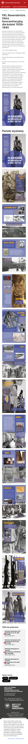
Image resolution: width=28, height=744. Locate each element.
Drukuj (6, 678)
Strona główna (5, 10)
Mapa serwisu (15, 712)
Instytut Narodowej (18, 706)
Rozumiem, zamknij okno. (16, 738)
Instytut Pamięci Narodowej (12, 2)
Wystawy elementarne (20, 10)
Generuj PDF (14, 678)
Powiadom (7, 681)
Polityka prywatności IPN (15, 715)
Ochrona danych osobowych (17, 717)
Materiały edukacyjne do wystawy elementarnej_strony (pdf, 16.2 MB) (12, 662)
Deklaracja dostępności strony (15, 714)
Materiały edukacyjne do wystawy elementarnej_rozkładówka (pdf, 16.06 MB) (13, 652)
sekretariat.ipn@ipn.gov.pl (16, 700)
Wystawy (12, 10)
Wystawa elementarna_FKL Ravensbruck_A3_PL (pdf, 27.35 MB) (12, 633)
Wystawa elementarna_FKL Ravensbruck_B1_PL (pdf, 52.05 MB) (12, 642)
